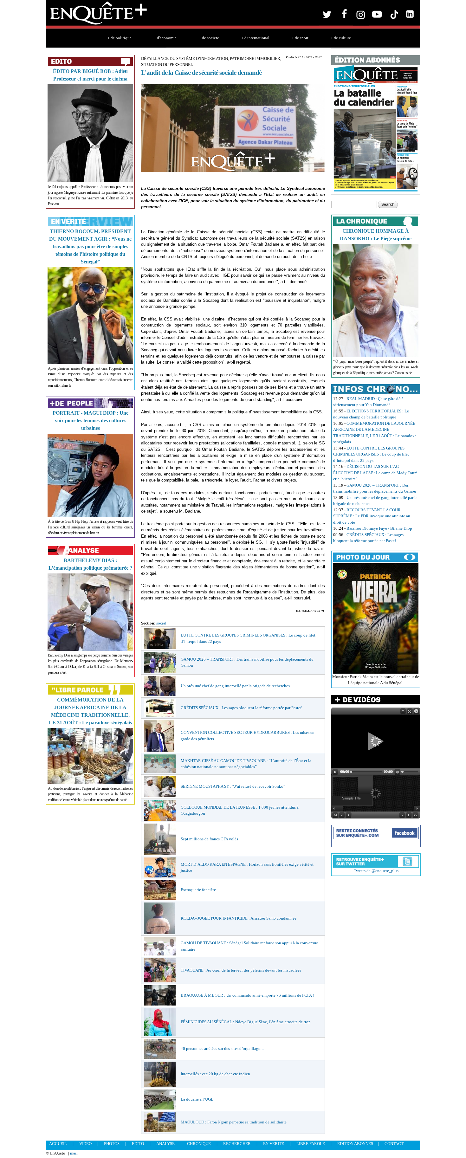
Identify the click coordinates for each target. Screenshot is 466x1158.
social (161, 623)
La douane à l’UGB (197, 1099)
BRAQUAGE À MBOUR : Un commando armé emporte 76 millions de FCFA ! (247, 995)
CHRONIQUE (199, 1143)
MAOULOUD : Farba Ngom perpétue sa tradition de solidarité (234, 1122)
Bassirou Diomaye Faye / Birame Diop (379, 528)
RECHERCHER (237, 1143)
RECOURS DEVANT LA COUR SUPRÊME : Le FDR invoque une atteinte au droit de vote (371, 516)
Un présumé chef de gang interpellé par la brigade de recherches (235, 685)
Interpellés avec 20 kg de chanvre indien (215, 1073)
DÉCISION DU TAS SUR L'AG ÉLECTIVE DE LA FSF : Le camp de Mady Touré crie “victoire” (375, 472)
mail (74, 1153)
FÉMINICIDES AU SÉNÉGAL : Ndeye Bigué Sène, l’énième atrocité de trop (246, 1021)
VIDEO (85, 1143)
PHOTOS (112, 1143)
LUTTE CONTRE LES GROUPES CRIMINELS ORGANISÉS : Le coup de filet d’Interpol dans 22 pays (371, 454)
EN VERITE (273, 1143)
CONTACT (394, 1143)
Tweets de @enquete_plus (376, 870)
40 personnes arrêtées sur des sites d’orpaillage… (222, 1048)
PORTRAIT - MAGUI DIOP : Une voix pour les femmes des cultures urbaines (90, 420)
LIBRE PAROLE (310, 1143)
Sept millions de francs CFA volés (209, 839)
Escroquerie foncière (198, 889)
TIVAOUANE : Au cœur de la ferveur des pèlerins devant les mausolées (241, 970)
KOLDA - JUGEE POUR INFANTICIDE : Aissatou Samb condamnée (238, 918)
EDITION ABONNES (355, 1143)
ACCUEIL (58, 1143)
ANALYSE (165, 1143)
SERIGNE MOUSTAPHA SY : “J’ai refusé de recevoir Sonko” (233, 786)
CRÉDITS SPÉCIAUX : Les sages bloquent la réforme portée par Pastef (241, 707)
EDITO (138, 1143)
